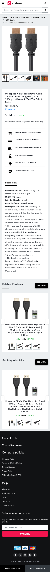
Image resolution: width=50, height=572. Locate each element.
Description (11, 182)
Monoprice (10, 109)
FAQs (4, 497)
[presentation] (2, 321)
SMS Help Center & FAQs (12, 475)
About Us (5, 489)
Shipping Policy (8, 459)
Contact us (6, 501)
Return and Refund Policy (12, 463)
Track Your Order (8, 493)
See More (41, 285)
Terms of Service (8, 467)
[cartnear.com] (15, 3)
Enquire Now (13, 568)
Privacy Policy (7, 471)
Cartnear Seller (8, 505)
